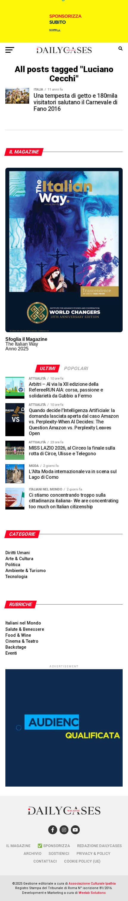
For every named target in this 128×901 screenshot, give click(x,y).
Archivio (32, 853)
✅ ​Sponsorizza (54, 845)
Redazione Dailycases (99, 845)
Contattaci (45, 861)
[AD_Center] (64, 41)
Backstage (15, 647)
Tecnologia (16, 576)
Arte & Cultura (19, 558)
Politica (12, 564)
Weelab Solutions (92, 893)
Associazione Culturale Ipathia (92, 884)
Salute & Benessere (24, 629)
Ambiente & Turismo (25, 570)
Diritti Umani (17, 552)
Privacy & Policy (93, 853)
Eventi (11, 653)
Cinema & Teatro (21, 641)
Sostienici (59, 853)
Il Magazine (18, 845)
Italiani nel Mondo (23, 623)
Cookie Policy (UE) (82, 861)
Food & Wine (18, 635)
